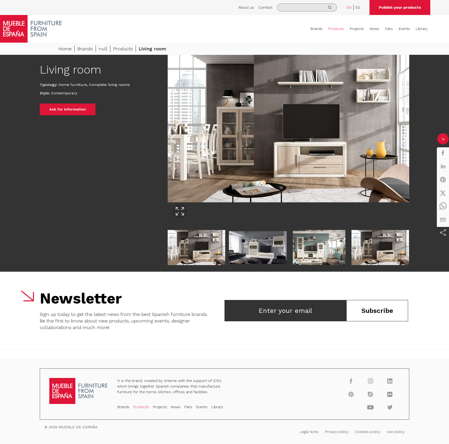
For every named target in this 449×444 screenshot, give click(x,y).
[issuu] (370, 394)
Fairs (389, 28)
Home (65, 49)
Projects (357, 28)
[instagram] (370, 381)
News (374, 28)
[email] (443, 219)
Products (336, 28)
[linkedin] (443, 166)
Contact (265, 7)
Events (404, 28)
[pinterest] (443, 179)
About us (246, 7)
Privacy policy (336, 431)
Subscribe (377, 310)
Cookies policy (367, 431)
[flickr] (390, 394)
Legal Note (309, 431)
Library (421, 28)
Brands (316, 28)
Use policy (396, 431)
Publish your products (400, 7)
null (103, 49)
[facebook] (443, 153)
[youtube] (370, 407)
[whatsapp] (443, 206)
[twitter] (443, 193)
